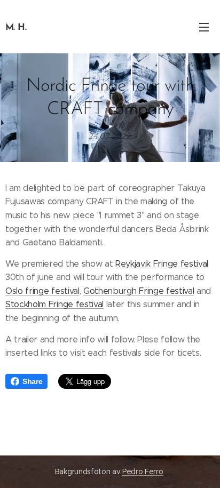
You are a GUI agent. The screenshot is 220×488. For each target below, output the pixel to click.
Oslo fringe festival (42, 291)
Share (32, 381)
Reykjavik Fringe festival (161, 264)
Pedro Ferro (142, 471)
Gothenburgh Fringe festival (138, 291)
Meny (204, 26)
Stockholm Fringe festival (54, 304)
